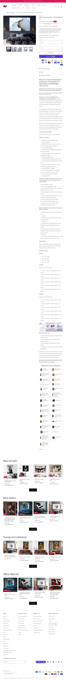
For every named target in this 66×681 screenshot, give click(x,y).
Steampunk (36, 627)
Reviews (5, 618)
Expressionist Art (21, 625)
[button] (56, 6)
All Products (5, 648)
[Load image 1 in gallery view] (8, 49)
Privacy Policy (6, 625)
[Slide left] (4, 49)
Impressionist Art (22, 627)
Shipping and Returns (7, 630)
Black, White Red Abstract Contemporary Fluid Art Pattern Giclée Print (55, 593)
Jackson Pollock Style (38, 621)
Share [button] (41, 449)
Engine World (51, 629)
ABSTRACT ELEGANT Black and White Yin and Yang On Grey (40, 517)
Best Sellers (5, 646)
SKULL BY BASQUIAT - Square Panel (25, 518)
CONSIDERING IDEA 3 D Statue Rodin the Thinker (10, 481)
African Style (51, 616)
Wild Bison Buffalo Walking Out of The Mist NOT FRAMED (10, 556)
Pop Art (20, 634)
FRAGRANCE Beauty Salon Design (24, 480)
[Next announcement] (62, 1)
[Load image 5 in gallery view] (19, 49)
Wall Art (5, 636)
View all (33, 490)
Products (12, 12)
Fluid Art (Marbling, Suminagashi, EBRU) (53, 624)
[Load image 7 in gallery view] (30, 49)
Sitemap (5, 654)
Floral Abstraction (37, 623)
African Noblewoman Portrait (55, 557)
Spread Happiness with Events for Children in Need (9, 651)
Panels (40, 39)
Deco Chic (51, 627)
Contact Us (5, 623)
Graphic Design (37, 618)
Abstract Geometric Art (23, 630)
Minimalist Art (21, 623)
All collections (6, 621)
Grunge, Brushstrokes (38, 630)
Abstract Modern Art (22, 616)
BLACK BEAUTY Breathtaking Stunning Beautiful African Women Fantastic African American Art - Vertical (10, 519)
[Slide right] (34, 49)
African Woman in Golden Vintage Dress (40, 558)
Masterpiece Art (52, 634)
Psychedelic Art (21, 618)
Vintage (50, 621)
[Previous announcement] (3, 1)
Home (7, 12)
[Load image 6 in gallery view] (25, 49)
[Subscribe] (25, 661)
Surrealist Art (21, 621)
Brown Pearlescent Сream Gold (55, 480)
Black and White (52, 631)
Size (40, 45)
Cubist (19, 632)
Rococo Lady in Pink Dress (25, 557)
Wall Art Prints (6, 639)
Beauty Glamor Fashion (39, 479)
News (4, 641)
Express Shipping (47, 23)
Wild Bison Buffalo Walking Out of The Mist (55, 517)
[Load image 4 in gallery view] (14, 49)
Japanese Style (37, 632)
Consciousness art (37, 616)
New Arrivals (5, 643)
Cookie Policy (6, 627)
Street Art (36, 625)
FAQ (4, 632)
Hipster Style (51, 618)
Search (4, 616)
